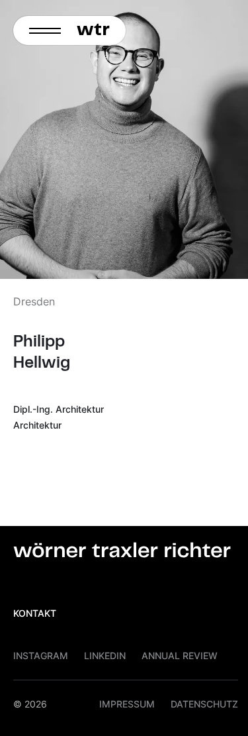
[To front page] (97, 30)
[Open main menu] (41, 30)
